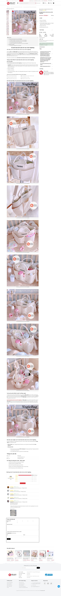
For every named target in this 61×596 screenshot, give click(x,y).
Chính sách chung (21, 582)
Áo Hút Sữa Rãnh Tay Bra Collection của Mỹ (10, 558)
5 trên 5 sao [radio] (15, 522)
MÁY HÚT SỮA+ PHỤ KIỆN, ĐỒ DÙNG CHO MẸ (46, 9)
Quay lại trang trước (11, 8)
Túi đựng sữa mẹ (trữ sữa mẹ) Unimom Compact (50, 558)
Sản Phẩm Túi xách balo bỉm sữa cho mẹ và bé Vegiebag (26, 57)
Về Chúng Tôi (32, 0)
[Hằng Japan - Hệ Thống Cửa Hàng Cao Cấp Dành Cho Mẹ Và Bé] (11, 3)
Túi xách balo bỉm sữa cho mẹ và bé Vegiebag (18, 74)
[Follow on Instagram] (48, 583)
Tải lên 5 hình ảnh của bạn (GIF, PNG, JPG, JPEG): (14, 531)
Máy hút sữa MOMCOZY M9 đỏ (42, 558)
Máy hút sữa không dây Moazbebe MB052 (26, 558)
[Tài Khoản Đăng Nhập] (48, 3)
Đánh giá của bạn (9, 521)
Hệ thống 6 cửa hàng (38, 0)
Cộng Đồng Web (42, 590)
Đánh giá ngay (22, 483)
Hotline (44, 0)
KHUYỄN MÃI (21, 0)
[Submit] (35, 3)
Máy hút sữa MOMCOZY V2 (18, 558)
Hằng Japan (19, 455)
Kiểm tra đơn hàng (9, 586)
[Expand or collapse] (37, 37)
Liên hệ (8, 587)
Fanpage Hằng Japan (21, 458)
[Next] (37, 21)
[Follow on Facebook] (45, 583)
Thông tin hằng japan (9, 582)
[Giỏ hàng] (53, 3)
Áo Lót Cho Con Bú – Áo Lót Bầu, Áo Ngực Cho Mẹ (34, 558)
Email (24, 534)
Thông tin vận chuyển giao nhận (23, 587)
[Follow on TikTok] (51, 583)
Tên (7, 534)
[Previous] (11, 21)
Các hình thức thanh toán (22, 586)
